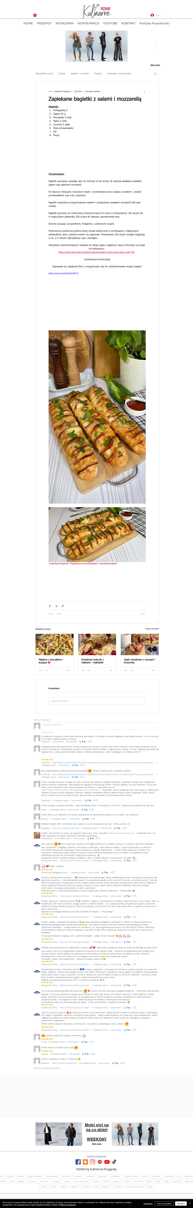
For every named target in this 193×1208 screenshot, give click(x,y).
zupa (150, 1189)
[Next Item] (156, 46)
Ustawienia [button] (148, 1203)
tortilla (106, 1184)
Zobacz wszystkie (152, 629)
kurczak (10, 1178)
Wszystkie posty (44, 73)
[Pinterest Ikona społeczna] (99, 1164)
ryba (11, 1184)
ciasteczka (168, 1178)
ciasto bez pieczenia (135, 1189)
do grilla (127, 1184)
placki (149, 1184)
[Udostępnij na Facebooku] (50, 606)
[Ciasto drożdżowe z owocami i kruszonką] (140, 644)
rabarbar (56, 1184)
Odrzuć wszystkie (164, 1203)
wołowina (86, 1189)
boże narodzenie (35, 1178)
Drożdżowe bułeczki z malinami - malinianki (92, 661)
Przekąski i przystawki (119, 73)
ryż (178, 1178)
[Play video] (97, 299)
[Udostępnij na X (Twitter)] (56, 606)
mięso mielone (131, 1178)
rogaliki (63, 1189)
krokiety (32, 1184)
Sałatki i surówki (80, 73)
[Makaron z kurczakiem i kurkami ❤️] (55, 644)
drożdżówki (115, 1178)
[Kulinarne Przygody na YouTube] (107, 1164)
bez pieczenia (52, 1178)
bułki (167, 1184)
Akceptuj (180, 1203)
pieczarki (102, 1178)
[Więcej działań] (144, 91)
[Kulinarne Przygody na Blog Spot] (85, 1164)
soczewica (118, 1189)
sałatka (21, 1178)
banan (53, 1189)
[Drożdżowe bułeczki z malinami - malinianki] (97, 644)
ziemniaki (66, 1178)
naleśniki (74, 1189)
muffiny (96, 1184)
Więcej (140, 73)
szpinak (67, 1184)
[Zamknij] (189, 1203)
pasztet (106, 1189)
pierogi (116, 1184)
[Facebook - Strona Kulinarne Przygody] (78, 1164)
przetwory (44, 1184)
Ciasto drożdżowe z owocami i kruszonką (139, 661)
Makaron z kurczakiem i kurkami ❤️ (51, 661)
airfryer (44, 1189)
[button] (155, 73)
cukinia (144, 1178)
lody (96, 1189)
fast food (138, 1184)
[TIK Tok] (114, 1164)
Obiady (98, 73)
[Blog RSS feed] (35, 15)
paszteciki (177, 1184)
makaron (78, 1178)
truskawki (156, 1178)
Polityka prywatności (67, 1204)
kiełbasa (21, 1184)
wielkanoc (90, 1178)
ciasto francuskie (81, 1184)
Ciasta (61, 73)
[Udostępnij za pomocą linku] (62, 606)
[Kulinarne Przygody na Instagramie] (92, 1164)
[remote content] (97, 156)
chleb (158, 1184)
